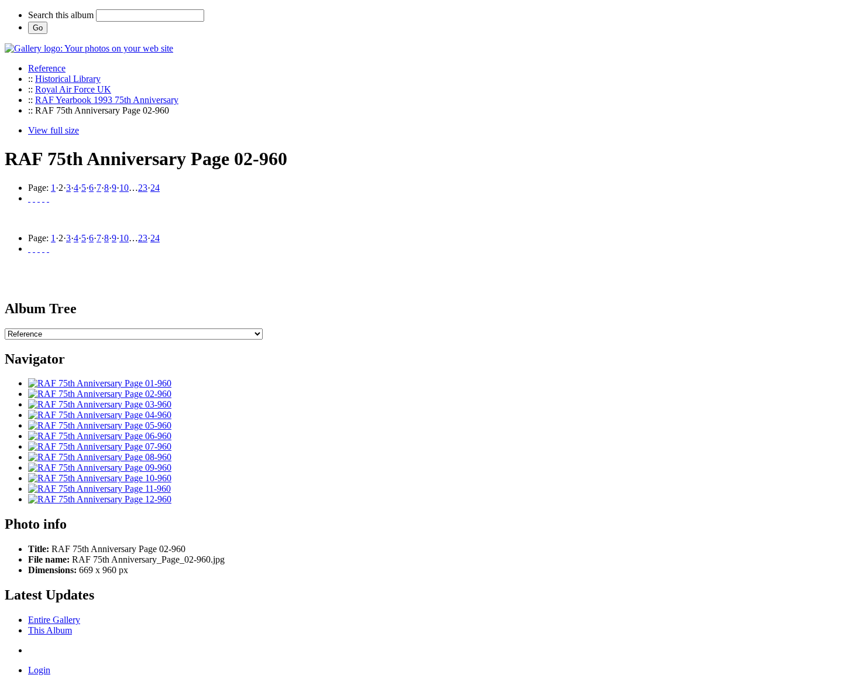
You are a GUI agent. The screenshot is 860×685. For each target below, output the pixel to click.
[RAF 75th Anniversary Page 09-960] (99, 467)
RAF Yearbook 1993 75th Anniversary (106, 100)
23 (142, 188)
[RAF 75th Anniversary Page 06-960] (99, 436)
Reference (47, 68)
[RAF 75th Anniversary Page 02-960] (99, 394)
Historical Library (68, 79)
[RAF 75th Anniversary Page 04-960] (99, 415)
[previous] (34, 198)
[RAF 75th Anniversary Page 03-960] (99, 404)
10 (124, 188)
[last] (48, 198)
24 (155, 188)
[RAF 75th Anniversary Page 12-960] (99, 499)
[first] (29, 198)
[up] (38, 198)
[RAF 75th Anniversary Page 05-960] (99, 425)
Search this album (61, 15)
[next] (43, 198)
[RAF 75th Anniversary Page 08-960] (99, 457)
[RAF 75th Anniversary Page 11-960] (99, 489)
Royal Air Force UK (73, 89)
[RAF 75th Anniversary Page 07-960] (99, 446)
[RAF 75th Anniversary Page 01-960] (99, 383)
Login (39, 670)
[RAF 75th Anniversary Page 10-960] (99, 478)
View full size (53, 130)
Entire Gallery (54, 620)
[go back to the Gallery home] (89, 48)
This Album (50, 630)
